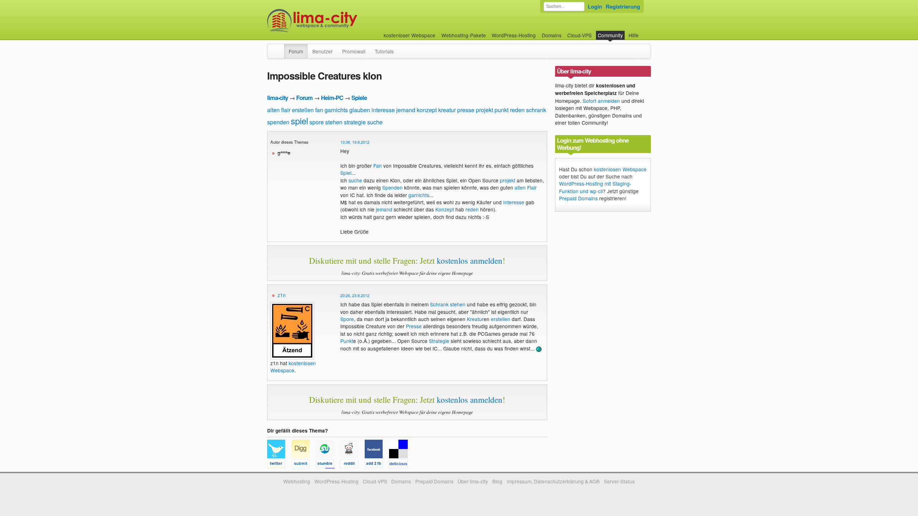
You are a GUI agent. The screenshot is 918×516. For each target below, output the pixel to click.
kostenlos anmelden (469, 260)
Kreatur (475, 318)
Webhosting (296, 481)
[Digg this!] (304, 464)
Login (595, 6)
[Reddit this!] (352, 464)
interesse (383, 110)
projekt (484, 110)
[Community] (279, 47)
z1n (282, 294)
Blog (497, 481)
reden (517, 110)
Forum (296, 51)
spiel (299, 120)
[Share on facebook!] (377, 464)
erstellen (303, 110)
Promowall (353, 51)
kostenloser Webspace (409, 35)
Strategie (439, 340)
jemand (405, 110)
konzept (427, 110)
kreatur (447, 110)
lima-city (277, 98)
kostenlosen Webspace (293, 366)
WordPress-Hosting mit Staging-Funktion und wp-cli (595, 187)
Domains (552, 35)
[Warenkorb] (644, 32)
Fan (377, 165)
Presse (414, 326)
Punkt (346, 340)
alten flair (278, 110)
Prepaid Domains (578, 198)
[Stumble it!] (328, 464)
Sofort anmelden (601, 100)
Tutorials (384, 51)
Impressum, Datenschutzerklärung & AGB (553, 481)
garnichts (336, 110)
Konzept (444, 209)
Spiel (345, 172)
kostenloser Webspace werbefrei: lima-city (339, 20)
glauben (359, 110)
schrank (536, 110)
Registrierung (623, 6)
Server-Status (619, 481)
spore (316, 122)
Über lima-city (473, 481)
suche (375, 122)
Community (610, 35)
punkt (501, 110)
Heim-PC (332, 98)
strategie (355, 122)
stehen (333, 122)
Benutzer (322, 51)
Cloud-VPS (579, 35)
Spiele (359, 98)
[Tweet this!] (279, 464)
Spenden (392, 187)
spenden (278, 122)
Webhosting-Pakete (463, 35)
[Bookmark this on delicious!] (400, 464)
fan (319, 110)
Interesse (513, 202)
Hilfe (634, 35)
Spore (347, 318)
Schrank (439, 304)
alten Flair (526, 187)
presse (465, 110)
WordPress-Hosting (514, 35)
